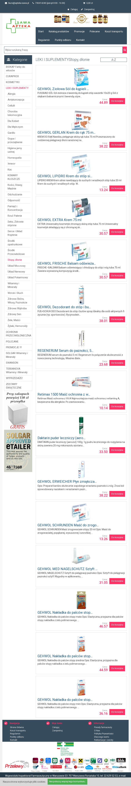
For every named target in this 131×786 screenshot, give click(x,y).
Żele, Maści (14, 320)
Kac (10, 169)
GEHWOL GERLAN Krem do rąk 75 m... (66, 132)
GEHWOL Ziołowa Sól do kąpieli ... (63, 89)
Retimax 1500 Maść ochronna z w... (64, 394)
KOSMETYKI (12, 82)
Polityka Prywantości (103, 733)
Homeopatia (14, 157)
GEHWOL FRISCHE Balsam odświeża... (67, 263)
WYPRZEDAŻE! (14, 378)
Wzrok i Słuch (15, 293)
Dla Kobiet (13, 121)
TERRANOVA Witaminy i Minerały (16, 370)
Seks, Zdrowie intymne (16, 223)
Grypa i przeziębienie (15, 140)
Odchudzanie (15, 194)
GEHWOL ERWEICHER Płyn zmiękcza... (67, 481)
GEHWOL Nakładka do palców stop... (65, 612)
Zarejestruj (89, 9)
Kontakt (80, 40)
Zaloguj (74, 9)
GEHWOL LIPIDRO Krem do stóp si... (65, 176)
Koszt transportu (114, 31)
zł (89, 3)
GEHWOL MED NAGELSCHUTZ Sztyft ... (67, 569)
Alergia (11, 93)
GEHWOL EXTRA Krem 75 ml (59, 220)
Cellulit (11, 105)
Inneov (11, 163)
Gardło (11, 132)
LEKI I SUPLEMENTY (17, 88)
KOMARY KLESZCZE (14, 177)
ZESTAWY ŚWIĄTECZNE (13, 386)
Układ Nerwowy (16, 271)
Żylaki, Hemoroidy (17, 326)
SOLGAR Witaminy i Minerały (17, 355)
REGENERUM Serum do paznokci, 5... (65, 351)
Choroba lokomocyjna (15, 113)
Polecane (95, 31)
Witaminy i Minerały (13, 285)
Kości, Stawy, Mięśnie (15, 186)
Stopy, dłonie (15, 259)
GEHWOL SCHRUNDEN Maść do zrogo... (68, 525)
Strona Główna (17, 727)
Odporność (14, 200)
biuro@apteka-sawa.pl (18, 3)
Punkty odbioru (63, 40)
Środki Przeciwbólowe (16, 252)
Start (41, 31)
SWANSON (12, 362)
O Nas (97, 730)
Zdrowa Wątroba (17, 308)
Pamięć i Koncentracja (15, 208)
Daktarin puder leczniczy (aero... (61, 438)
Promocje (79, 31)
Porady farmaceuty (103, 727)
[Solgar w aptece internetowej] (81, 19)
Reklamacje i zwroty (103, 740)
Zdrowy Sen (14, 314)
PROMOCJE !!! (14, 347)
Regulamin (44, 40)
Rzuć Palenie (15, 215)
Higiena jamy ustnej (15, 150)
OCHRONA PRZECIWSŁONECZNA (18, 333)
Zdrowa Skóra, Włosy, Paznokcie (17, 300)
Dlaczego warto (101, 737)
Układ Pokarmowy (18, 277)
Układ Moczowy (16, 265)
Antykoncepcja (16, 99)
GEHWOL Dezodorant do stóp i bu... (64, 307)
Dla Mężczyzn (15, 126)
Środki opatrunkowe (15, 242)
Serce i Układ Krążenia (15, 233)
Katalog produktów (59, 31)
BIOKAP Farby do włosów (15, 68)
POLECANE (12, 341)
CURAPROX (12, 76)
